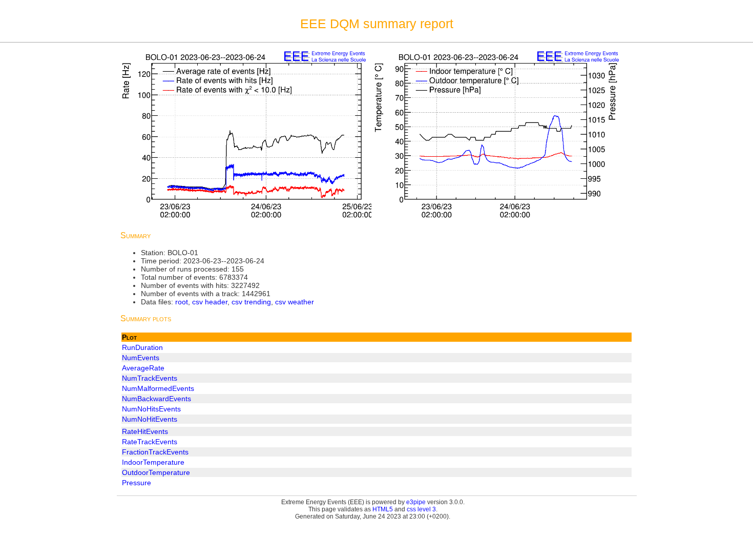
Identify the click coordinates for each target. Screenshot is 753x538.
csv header (209, 302)
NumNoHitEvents (149, 419)
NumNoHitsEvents (151, 409)
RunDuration (142, 347)
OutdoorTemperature (156, 472)
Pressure (136, 483)
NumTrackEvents (149, 378)
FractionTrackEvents (155, 452)
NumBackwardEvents (156, 399)
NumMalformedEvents (158, 388)
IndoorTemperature (153, 462)
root (181, 302)
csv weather (294, 302)
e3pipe (416, 502)
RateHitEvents (145, 431)
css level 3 (421, 509)
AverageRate (143, 368)
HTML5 (382, 509)
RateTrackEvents (149, 442)
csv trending (251, 302)
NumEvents (140, 358)
